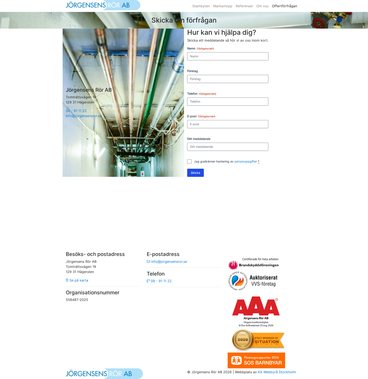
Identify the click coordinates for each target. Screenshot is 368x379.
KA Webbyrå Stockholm (277, 372)
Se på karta (78, 280)
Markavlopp (222, 6)
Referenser (244, 6)
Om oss (262, 6)
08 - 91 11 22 (76, 111)
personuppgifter (245, 161)
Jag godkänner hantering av (226, 161)
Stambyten (201, 6)
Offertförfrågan (284, 6)
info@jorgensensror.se (84, 116)
